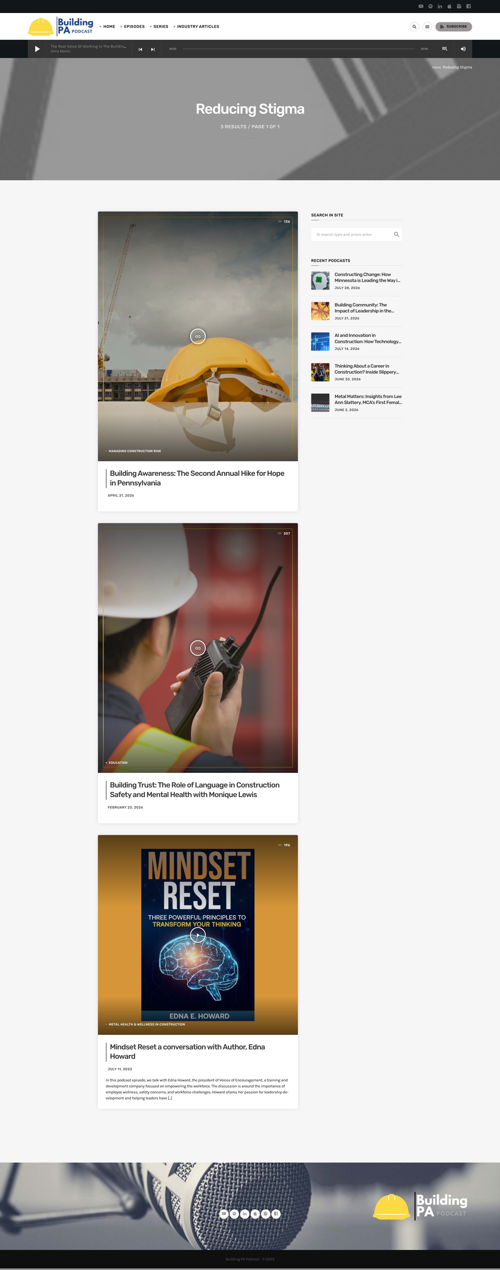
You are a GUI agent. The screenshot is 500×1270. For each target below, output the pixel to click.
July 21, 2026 (347, 318)
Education (118, 763)
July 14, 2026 (347, 349)
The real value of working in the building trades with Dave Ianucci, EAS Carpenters (126, 46)
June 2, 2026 (346, 410)
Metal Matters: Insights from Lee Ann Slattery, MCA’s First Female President (368, 400)
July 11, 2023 (120, 1069)
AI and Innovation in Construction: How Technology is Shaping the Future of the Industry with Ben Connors (366, 338)
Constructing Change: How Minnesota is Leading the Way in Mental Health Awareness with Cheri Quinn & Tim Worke (367, 278)
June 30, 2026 (348, 379)
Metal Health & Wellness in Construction (147, 1024)
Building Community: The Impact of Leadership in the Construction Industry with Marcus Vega (363, 308)
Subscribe (453, 26)
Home (109, 26)
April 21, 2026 (121, 496)
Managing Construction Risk (135, 451)
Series (161, 26)
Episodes (134, 26)
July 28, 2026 (347, 288)
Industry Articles (198, 26)
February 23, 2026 (125, 808)
